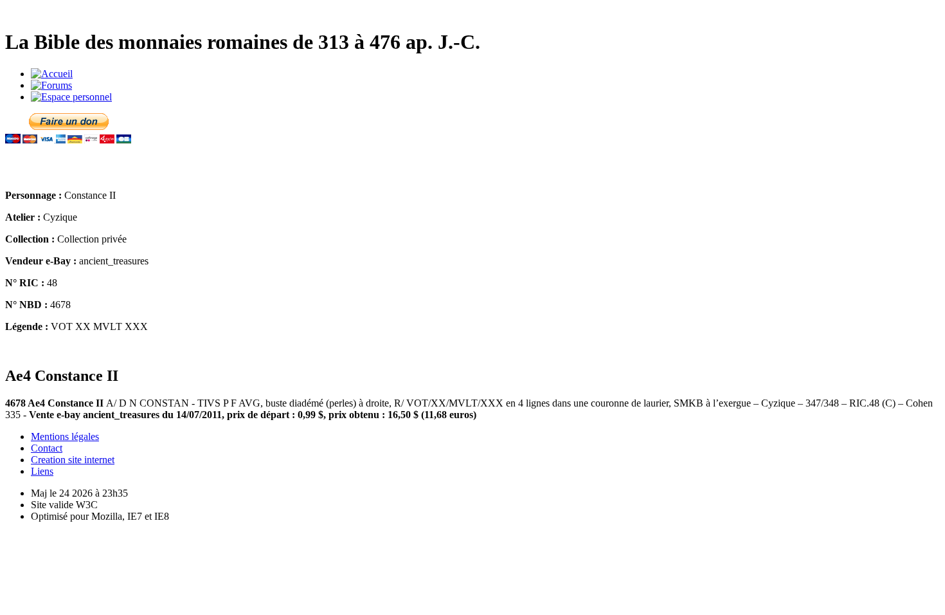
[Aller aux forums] (51, 85)
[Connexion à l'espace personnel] (71, 96)
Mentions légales (65, 436)
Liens (42, 471)
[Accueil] (52, 73)
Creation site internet (72, 459)
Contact (46, 448)
